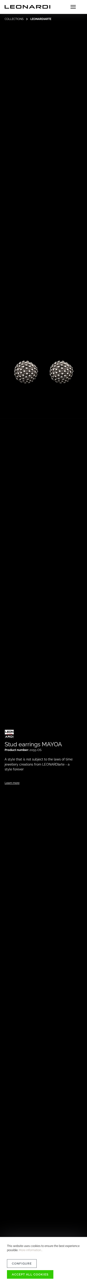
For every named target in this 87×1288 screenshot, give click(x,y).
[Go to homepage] (27, 7)
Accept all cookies (30, 1274)
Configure (22, 1263)
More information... (30, 1250)
